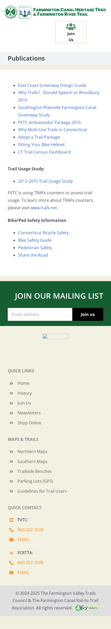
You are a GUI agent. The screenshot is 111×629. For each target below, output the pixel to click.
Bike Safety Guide (35, 240)
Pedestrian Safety (35, 247)
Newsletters (29, 413)
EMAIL (23, 539)
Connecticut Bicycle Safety (43, 233)
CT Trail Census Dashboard (44, 152)
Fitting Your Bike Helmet (41, 144)
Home (23, 383)
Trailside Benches (35, 471)
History (25, 393)
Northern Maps (32, 451)
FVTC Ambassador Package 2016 (49, 122)
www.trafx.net (43, 208)
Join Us (24, 403)
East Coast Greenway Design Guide (52, 85)
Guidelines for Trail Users (42, 491)
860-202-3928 (30, 530)
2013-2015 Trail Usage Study (46, 181)
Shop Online (29, 423)
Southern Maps (32, 461)
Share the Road (33, 255)
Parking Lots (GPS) (35, 481)
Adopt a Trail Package (39, 137)
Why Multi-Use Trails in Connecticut (52, 129)
